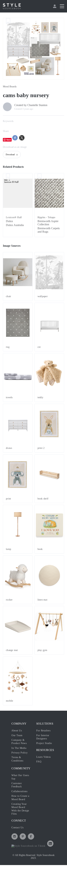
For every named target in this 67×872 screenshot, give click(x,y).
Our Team (16, 735)
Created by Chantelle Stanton (30, 105)
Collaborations (19, 791)
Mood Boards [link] (9, 86)
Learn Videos (43, 757)
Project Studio (44, 743)
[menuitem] (55, 6)
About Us (16, 730)
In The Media (18, 748)
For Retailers (43, 730)
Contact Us (17, 827)
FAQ (38, 761)
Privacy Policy (19, 752)
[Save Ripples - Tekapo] (40, 176)
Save (8, 139)
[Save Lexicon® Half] (8, 176)
